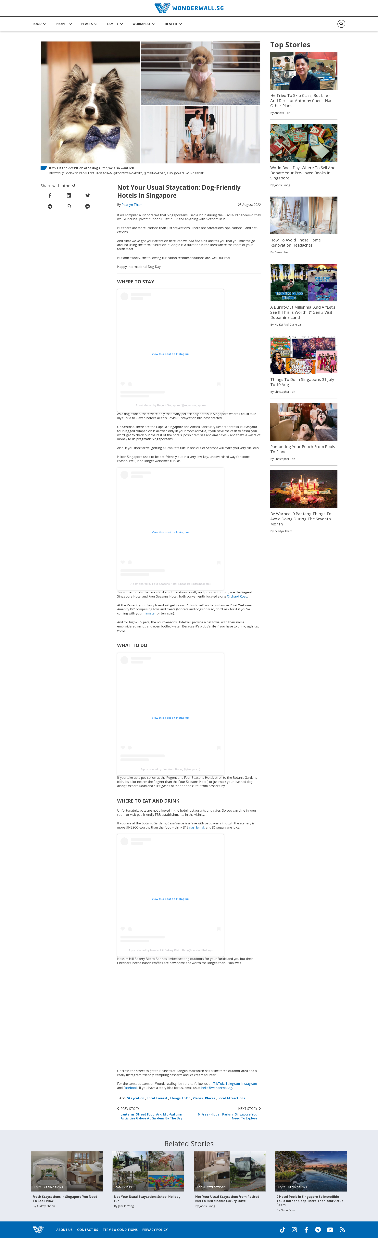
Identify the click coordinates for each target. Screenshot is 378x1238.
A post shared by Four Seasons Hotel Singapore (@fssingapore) (171, 583)
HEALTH (171, 24)
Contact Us (87, 1230)
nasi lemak (197, 827)
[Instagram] (294, 1230)
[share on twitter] (88, 195)
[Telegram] (318, 1230)
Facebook (130, 1088)
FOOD (37, 24)
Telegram (232, 1083)
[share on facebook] (50, 195)
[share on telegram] (50, 206)
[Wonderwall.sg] (189, 8)
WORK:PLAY (141, 24)
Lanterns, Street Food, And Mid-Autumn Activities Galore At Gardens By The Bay (151, 1113)
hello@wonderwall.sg (216, 1088)
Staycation (135, 1098)
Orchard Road (237, 596)
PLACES (87, 24)
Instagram (249, 1083)
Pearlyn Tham (132, 204)
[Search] (341, 23)
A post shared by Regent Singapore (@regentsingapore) (170, 405)
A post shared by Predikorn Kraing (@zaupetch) (170, 769)
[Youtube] (330, 1230)
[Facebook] (306, 1230)
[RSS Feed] (342, 1230)
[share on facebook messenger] (88, 206)
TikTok (218, 1083)
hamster (150, 613)
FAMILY (112, 24)
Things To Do (180, 1098)
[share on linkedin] (69, 195)
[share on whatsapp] (69, 206)
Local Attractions (231, 1098)
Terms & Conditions (120, 1230)
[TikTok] (282, 1230)
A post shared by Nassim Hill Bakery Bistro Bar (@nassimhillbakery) (171, 950)
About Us (64, 1230)
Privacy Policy (155, 1230)
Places (198, 1098)
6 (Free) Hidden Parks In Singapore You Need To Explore (227, 1113)
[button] (39, 24)
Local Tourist (157, 1098)
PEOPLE (61, 24)
